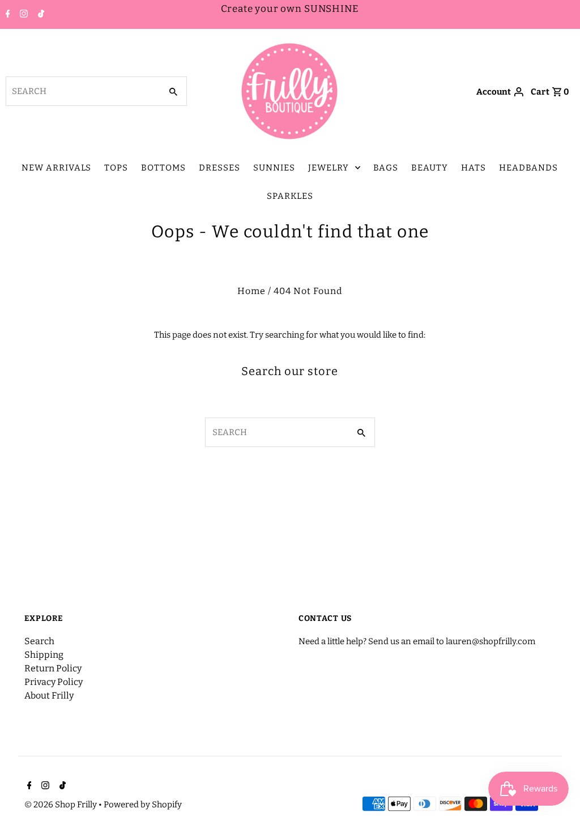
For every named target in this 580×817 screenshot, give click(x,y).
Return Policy (53, 668)
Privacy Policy (53, 681)
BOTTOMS (163, 168)
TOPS (116, 168)
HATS (473, 168)
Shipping (43, 654)
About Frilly (49, 695)
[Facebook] (6, 14)
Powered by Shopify (143, 804)
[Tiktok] (39, 14)
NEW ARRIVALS (56, 168)
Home (251, 291)
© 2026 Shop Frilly (61, 804)
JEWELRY (328, 168)
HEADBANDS (528, 168)
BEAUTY (429, 168)
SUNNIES (274, 168)
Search (39, 641)
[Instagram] (22, 14)
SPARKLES (290, 196)
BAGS (385, 168)
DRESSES (219, 168)
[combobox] (82, 91)
